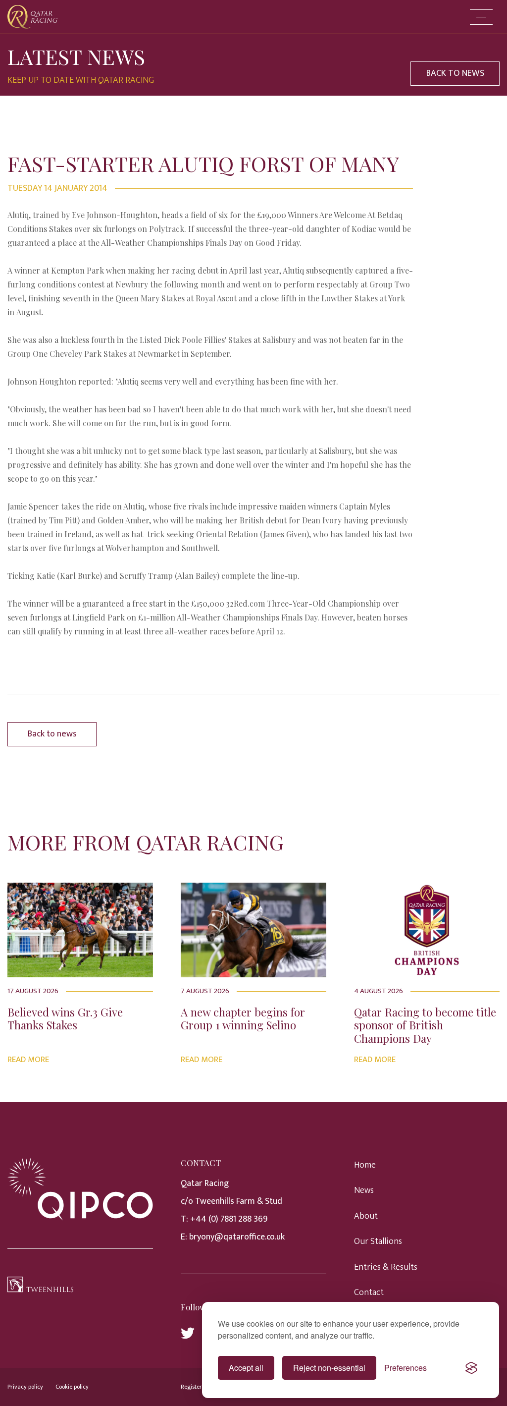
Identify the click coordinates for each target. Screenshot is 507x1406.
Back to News (455, 73)
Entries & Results (385, 1267)
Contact (369, 1292)
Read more (28, 1060)
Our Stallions (378, 1241)
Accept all (246, 1367)
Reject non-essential (329, 1367)
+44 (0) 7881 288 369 (228, 1219)
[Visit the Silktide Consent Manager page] (471, 1368)
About (366, 1216)
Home (365, 1165)
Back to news (52, 734)
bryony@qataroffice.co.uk (237, 1237)
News (364, 1190)
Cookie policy (72, 1387)
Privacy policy (25, 1387)
